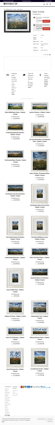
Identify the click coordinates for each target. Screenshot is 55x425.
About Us (7, 388)
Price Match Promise (26, 1)
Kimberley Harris (9, 9)
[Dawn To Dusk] (17, 21)
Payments (7, 398)
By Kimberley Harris (15, 116)
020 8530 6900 (48, 1)
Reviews (6, 408)
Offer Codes (7, 397)
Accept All (50, 419)
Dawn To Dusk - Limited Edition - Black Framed (43, 25)
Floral (15, 9)
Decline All (50, 421)
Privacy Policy (8, 403)
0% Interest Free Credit (8, 1)
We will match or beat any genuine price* (46, 83)
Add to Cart (46, 21)
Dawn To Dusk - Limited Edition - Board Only (43, 18)
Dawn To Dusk (20, 9)
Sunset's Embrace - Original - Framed (40, 112)
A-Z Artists (7, 414)
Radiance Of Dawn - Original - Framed (15, 316)
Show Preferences (42, 419)
